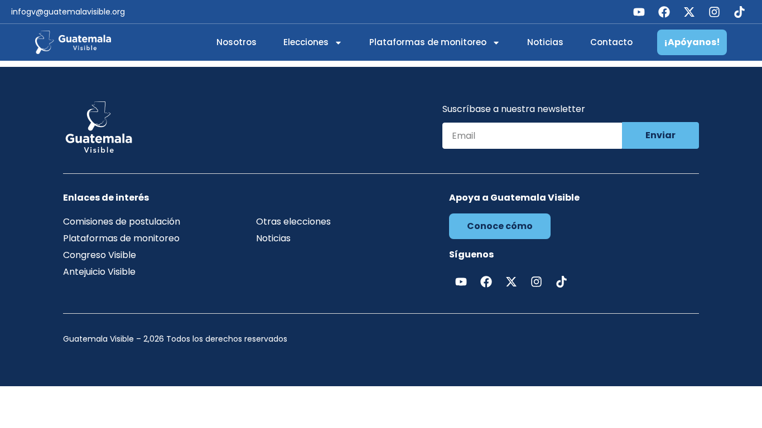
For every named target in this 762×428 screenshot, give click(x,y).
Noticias (545, 42)
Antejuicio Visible (99, 271)
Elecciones (306, 42)
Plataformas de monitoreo (427, 42)
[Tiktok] (739, 11)
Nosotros (236, 42)
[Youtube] (638, 11)
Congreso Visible (99, 255)
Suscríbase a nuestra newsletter (513, 110)
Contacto (611, 42)
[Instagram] (714, 11)
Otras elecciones (293, 221)
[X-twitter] (689, 11)
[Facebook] (664, 11)
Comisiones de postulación (121, 221)
